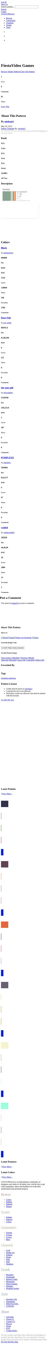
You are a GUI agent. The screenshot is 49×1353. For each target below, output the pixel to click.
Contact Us (10, 1321)
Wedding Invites (12, 1288)
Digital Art (10, 1253)
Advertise (10, 1317)
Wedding (9, 1264)
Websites (9, 1286)
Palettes (9, 1202)
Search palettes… (8, 7)
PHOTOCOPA (12, 1304)
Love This (5, 107)
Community (10, 20)
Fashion (9, 1255)
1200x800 (30, 660)
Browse (9, 18)
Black (4, 248)
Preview (24, 658)
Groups (9, 1235)
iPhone (31, 658)
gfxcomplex (8, 393)
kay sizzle (7, 323)
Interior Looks (11, 1279)
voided (4, 527)
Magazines (10, 1282)
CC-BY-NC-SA (7, 700)
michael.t (9, 121)
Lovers (9, 1237)
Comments (5, 92)
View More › (7, 794)
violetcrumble (9, 532)
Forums (9, 1233)
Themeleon (10, 1301)
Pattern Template (7, 129)
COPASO (10, 1306)
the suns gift (7, 387)
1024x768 (21, 660)
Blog (8, 1239)
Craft (8, 1250)
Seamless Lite (11, 1299)
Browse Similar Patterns (10, 72)
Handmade (10, 1277)
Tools (8, 27)
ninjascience (8, 253)
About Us (10, 1319)
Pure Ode (6, 317)
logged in (15, 603)
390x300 (4, 660)
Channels (9, 23)
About (5, 1311)
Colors (8, 1200)
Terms (8, 1326)
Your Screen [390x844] (10, 658)
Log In (3, 2)
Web (8, 1262)
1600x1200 (39, 660)
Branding (9, 1275)
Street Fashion (11, 1284)
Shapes (9, 1206)
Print (8, 1259)
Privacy (9, 1324)
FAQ (8, 1328)
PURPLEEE (7, 457)
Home (8, 1257)
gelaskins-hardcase (8, 678)
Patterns (9, 1204)
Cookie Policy (11, 1331)
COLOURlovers (7, 14)
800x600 (12, 660)
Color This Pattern (27, 72)
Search (3, 9)
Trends (8, 25)
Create (3, 12)
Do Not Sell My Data (9, 1342)
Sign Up (4, 4)
